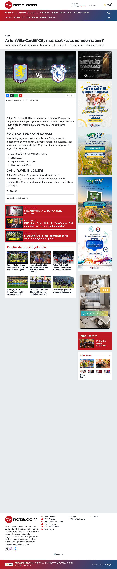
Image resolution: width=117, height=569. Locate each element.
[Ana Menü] (109, 17)
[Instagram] (11, 549)
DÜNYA (54, 13)
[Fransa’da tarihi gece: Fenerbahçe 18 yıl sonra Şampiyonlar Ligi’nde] (17, 257)
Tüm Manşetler (50, 524)
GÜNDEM (9, 13)
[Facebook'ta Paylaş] (7, 95)
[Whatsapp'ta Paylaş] (16, 95)
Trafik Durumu (50, 519)
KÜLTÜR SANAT (81, 13)
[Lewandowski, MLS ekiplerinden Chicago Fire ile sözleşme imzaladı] (40, 257)
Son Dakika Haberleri (52, 527)
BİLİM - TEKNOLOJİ (15, 18)
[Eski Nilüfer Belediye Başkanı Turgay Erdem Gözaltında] (107, 371)
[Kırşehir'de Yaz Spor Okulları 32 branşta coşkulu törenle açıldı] (40, 282)
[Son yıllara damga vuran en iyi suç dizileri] (103, 363)
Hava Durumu (50, 517)
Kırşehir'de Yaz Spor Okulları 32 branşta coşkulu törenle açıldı (39, 292)
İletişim (95, 517)
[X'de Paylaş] (12, 95)
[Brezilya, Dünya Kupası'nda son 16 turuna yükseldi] (17, 282)
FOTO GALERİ (22, 13)
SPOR (69, 13)
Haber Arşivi (49, 529)
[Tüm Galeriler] (109, 355)
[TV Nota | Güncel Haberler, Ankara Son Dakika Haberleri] (21, 4)
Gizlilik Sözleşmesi (78, 519)
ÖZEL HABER (32, 18)
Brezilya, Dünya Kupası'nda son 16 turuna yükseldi (15, 292)
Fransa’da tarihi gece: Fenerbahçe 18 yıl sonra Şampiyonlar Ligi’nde (17, 267)
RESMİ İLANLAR (47, 18)
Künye (73, 517)
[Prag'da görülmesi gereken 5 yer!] (87, 363)
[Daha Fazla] (20, 95)
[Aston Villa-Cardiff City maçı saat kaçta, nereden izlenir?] (40, 72)
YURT (62, 13)
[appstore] (58, 554)
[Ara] (108, 12)
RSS (10, 564)
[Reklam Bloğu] (95, 65)
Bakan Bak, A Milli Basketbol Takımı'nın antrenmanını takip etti (62, 267)
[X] (7, 549)
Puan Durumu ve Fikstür (54, 522)
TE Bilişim (108, 564)
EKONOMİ (44, 13)
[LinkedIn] (15, 549)
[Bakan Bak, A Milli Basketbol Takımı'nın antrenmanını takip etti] (63, 257)
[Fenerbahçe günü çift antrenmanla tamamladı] (63, 282)
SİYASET (34, 13)
